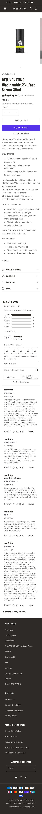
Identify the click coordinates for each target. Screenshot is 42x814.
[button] (5, 8)
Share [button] (6, 261)
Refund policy (19, 803)
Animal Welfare (11, 736)
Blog (6, 662)
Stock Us (8, 668)
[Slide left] (15, 68)
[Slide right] (26, 68)
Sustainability (10, 657)
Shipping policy (29, 807)
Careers (8, 679)
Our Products (10, 635)
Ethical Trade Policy (13, 731)
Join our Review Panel (14, 673)
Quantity (5, 107)
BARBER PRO (20, 800)
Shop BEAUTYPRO (13, 684)
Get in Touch (10, 699)
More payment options (21, 133)
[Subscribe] (33, 768)
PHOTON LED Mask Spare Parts (18, 646)
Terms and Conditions (14, 710)
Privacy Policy (11, 716)
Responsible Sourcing (14, 742)
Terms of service (15, 807)
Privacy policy (31, 803)
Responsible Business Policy (17, 747)
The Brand (9, 630)
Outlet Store (10, 641)
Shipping (15, 103)
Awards (8, 652)
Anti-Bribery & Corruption (15, 753)
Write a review (28, 95)
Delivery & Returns (12, 705)
